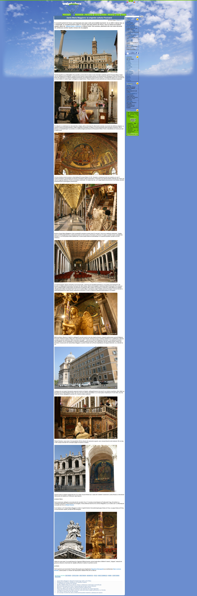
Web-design (111, 14)
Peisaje (129, 33)
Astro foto (130, 101)
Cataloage (97, 14)
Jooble (129, 85)
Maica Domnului (102, 575)
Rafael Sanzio (70, 505)
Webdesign (130, 45)
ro (132, 1)
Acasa (128, 21)
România (129, 74)
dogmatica (90, 575)
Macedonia (130, 71)
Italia (95, 575)
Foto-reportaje (131, 30)
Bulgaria (129, 63)
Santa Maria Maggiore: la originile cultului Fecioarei (89, 18)
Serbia (128, 76)
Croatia (129, 65)
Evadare (129, 89)
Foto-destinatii (131, 27)
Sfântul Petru (70, 26)
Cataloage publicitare (130, 41)
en (129, 1)
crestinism (82, 575)
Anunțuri (104, 14)
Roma (109, 575)
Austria (129, 62)
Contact (129, 48)
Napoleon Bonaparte (97, 569)
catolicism (75, 575)
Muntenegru (130, 73)
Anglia (128, 60)
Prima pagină (66, 14)
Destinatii (68, 575)
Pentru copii (130, 36)
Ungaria (129, 80)
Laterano (78, 26)
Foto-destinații (79, 14)
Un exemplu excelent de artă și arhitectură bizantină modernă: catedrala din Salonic (80, 592)
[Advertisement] (107, 9)
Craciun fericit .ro (132, 93)
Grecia (128, 68)
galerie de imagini (133, 120)
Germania (129, 67)
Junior (118, 14)
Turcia (128, 79)
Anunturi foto (130, 24)
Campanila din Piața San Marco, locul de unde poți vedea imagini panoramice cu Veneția (81, 590)
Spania (129, 77)
